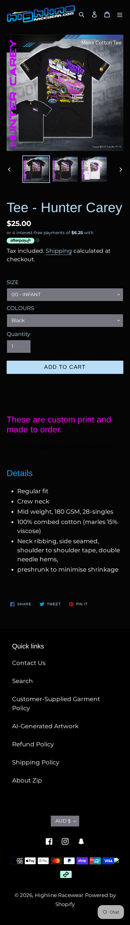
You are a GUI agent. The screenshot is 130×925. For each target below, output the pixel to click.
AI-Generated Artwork (45, 726)
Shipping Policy (35, 762)
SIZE (13, 282)
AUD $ (63, 821)
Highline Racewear (59, 895)
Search (22, 681)
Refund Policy (33, 744)
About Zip (27, 780)
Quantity (18, 334)
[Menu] (119, 13)
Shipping (59, 250)
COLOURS (20, 308)
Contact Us (29, 662)
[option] (36, 169)
